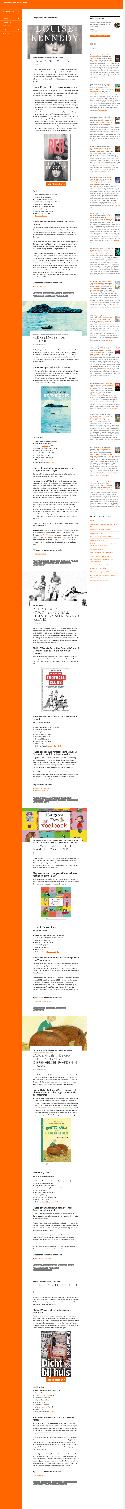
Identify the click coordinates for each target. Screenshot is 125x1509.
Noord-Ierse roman (40, 1484)
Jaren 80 (59, 293)
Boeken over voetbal (42, 790)
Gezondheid (68, 7)
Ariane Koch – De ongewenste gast (100, 565)
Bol (48, 462)
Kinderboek (62, 1265)
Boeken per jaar (7, 15)
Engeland (47, 604)
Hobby (77, 7)
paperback (44, 1407)
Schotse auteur (72, 842)
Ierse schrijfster (46, 57)
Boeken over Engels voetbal (44, 788)
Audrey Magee (55, 560)
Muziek (92, 7)
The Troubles (62, 1484)
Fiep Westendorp (39, 1008)
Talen (4, 29)
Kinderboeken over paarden (44, 1258)
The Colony (61, 540)
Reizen (111, 7)
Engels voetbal (47, 797)
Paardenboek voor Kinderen (42, 1270)
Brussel (76, 840)
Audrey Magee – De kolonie (49, 339)
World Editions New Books (98, 568)
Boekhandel (51, 952)
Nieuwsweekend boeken (97, 540)
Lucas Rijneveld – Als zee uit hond (100, 529)
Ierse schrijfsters (40, 286)
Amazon (50, 746)
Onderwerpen (7, 25)
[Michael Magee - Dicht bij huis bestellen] (56, 1379)
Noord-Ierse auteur (70, 1482)
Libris (52, 462)
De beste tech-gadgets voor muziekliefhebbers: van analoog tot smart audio (104, 544)
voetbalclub (38, 802)
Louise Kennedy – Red (51, 61)
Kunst (84, 7)
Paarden (69, 1050)
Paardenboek (37, 1052)
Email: (92, 29)
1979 (35, 560)
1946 (45, 840)
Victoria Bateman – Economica (99, 556)
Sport (118, 7)
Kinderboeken (45, 7)
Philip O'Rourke (39, 800)
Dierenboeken (73, 1049)
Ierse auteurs (39, 1475)
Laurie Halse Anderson (41, 1267)
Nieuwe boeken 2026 (96, 549)
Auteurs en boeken (8, 11)
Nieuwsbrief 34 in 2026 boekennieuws (101, 552)
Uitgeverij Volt (38, 1010)
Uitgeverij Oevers (39, 565)
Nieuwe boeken (33, 7)
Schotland (70, 604)
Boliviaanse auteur (53, 840)
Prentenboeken (38, 840)
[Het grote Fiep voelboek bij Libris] (56, 920)
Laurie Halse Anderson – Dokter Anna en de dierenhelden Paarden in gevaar (55, 1060)
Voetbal (35, 605)
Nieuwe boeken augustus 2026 (99, 572)
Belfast (36, 1482)
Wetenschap (6, 37)
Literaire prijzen (7, 22)
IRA (57, 563)
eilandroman (66, 560)
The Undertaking (48, 535)
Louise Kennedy (68, 293)
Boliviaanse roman (66, 840)
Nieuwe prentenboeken (43, 1001)
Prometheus (52, 1484)
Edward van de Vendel (50, 1265)
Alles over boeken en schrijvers (15, 2)
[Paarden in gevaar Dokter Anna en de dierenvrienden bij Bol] (56, 1165)
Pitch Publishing (51, 800)
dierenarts (37, 1265)
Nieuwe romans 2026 (96, 533)
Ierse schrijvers (57, 1281)
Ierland (43, 334)
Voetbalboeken (38, 604)
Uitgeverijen (6, 33)
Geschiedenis (57, 7)
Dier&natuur (102, 7)
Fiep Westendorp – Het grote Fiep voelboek (52, 847)
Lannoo (71, 1265)
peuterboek (50, 1008)
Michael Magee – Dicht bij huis (55, 1286)
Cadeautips (6, 18)
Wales (41, 605)
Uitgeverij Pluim (62, 295)
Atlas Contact (44, 560)
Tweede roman (50, 295)
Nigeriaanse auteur (49, 842)
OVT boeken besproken (97, 521)
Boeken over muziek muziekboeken (100, 580)
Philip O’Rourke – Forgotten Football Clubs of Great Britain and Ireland (56, 614)
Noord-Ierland (58, 57)
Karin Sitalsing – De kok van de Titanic (101, 536)
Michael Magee (46, 1482)
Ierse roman (37, 57)
